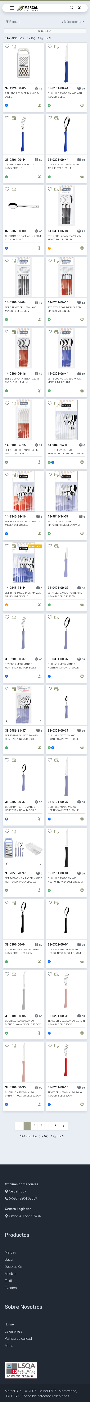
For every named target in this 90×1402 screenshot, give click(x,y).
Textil (8, 1281)
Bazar (9, 1259)
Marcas (10, 1252)
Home (9, 1324)
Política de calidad (18, 1339)
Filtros (13, 21)
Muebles (11, 1274)
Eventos (11, 1288)
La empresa (13, 1331)
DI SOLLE (43, 30)
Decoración (13, 1267)
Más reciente (72, 21)
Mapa (9, 1346)
